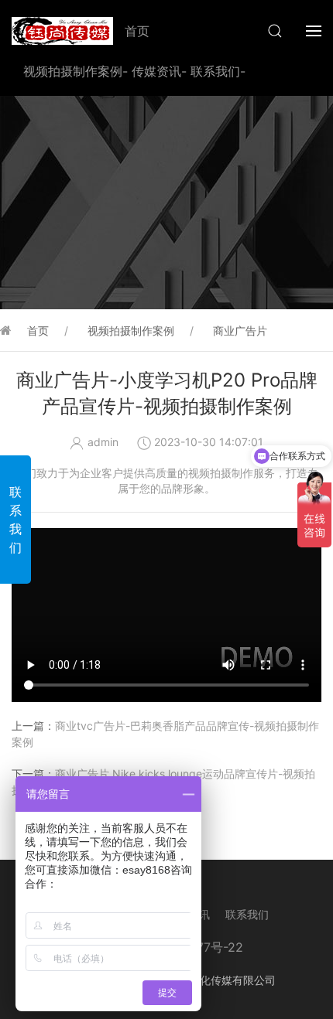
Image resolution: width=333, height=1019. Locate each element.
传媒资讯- (159, 71)
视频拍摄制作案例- (75, 71)
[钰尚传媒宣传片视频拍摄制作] (62, 31)
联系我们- (218, 71)
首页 (137, 31)
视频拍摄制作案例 (131, 330)
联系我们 (247, 914)
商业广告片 (240, 330)
